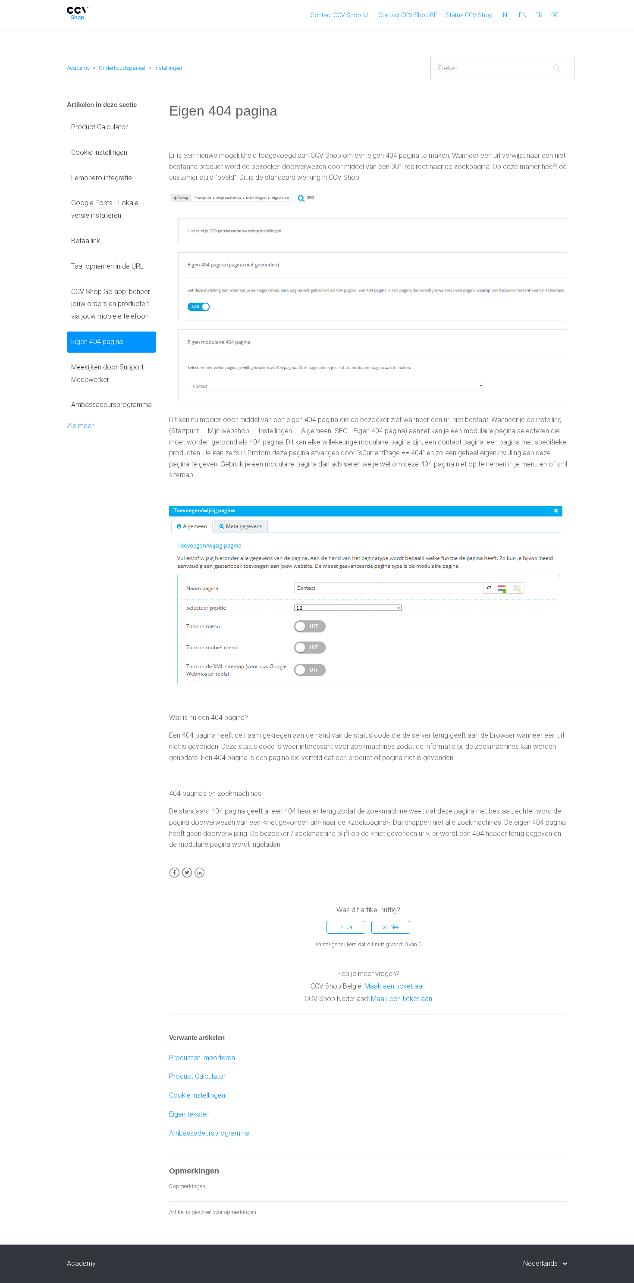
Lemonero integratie (101, 178)
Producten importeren (202, 1058)
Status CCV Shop (469, 15)
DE (555, 15)
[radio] (345, 927)
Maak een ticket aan (395, 986)
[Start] (78, 18)
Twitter (187, 872)
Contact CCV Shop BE (407, 15)
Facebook (174, 872)
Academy (78, 68)
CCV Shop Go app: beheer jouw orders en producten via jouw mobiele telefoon (110, 304)
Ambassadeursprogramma (111, 405)
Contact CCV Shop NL (340, 15)
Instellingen (168, 68)
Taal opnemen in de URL (107, 266)
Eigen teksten (189, 1114)
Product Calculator (99, 127)
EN (523, 15)
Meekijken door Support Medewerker (107, 373)
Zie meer (80, 426)
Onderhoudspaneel (122, 68)
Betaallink (85, 241)
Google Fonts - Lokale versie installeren (104, 209)
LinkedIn (199, 872)
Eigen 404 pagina (97, 342)
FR (539, 15)
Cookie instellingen (99, 152)
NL (506, 15)
